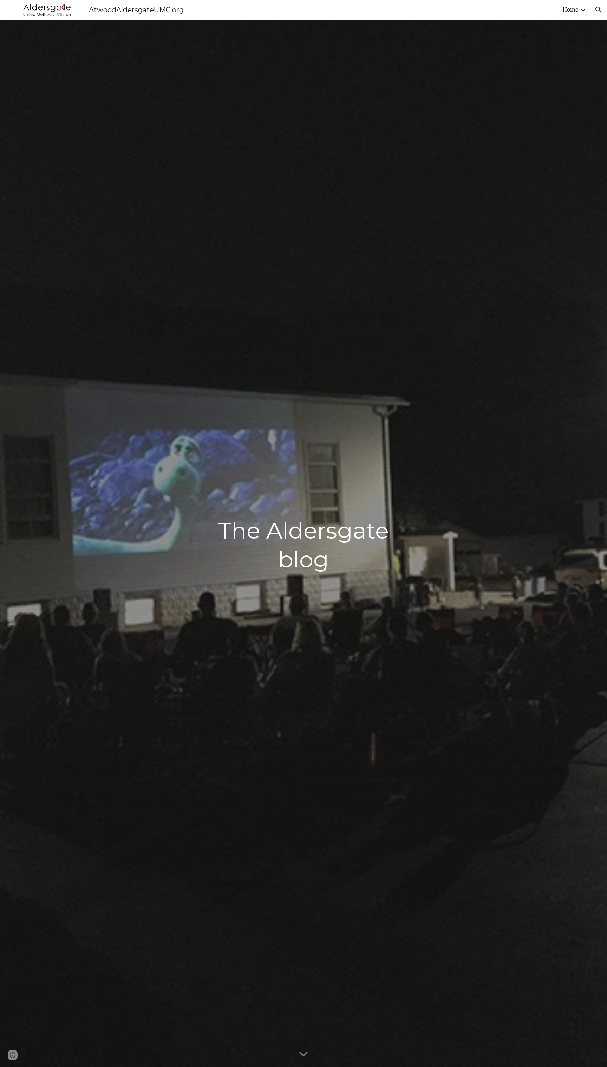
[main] (303, 543)
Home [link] (571, 9)
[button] (598, 9)
